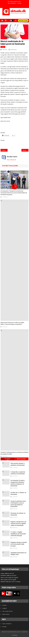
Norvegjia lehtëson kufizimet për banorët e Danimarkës (25, 150)
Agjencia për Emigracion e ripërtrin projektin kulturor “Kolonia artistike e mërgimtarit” (12, 323)
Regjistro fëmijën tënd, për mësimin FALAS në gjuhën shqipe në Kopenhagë (18, 523)
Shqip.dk (4, 608)
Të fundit (7, 459)
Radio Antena (5, 614)
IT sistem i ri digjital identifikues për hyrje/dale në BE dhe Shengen (18, 533)
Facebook (15, 635)
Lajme (3, 47)
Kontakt (19, 3)
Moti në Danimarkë (5, 150)
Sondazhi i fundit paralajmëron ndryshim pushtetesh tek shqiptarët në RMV (14, 453)
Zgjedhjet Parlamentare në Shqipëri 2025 (18, 553)
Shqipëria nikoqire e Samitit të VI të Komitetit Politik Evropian (19, 544)
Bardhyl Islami (13, 49)
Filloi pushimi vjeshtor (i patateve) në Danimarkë (18, 464)
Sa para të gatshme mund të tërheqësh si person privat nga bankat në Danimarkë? (18, 503)
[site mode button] (12, 20)
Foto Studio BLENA (7, 611)
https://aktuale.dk (11, 159)
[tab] (8, 458)
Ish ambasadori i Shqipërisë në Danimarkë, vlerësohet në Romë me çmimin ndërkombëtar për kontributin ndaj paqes (14, 192)
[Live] (3, 593)
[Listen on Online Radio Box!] (18, 593)
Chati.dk (4, 605)
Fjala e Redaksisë (12, 3)
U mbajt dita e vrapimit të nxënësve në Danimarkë (18, 473)
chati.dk (14, 633)
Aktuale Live (23, 20)
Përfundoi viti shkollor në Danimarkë (18, 514)
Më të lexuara (21, 459)
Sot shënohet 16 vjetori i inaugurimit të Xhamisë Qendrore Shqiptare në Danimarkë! (18, 483)
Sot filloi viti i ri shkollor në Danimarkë (18, 493)
